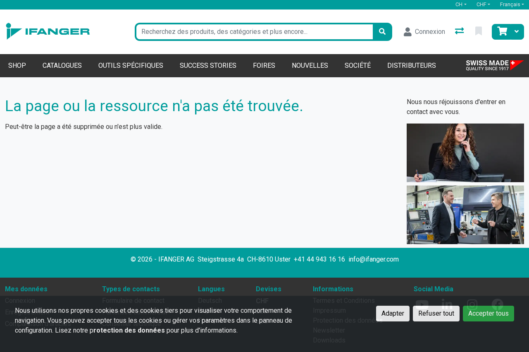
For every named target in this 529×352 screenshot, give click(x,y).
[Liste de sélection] (479, 32)
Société (358, 65)
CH (458, 4)
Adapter (392, 313)
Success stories (208, 65)
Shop (17, 65)
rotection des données (129, 330)
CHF (481, 4)
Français (510, 4)
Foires (264, 65)
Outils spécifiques (130, 65)
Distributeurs (411, 65)
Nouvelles (310, 65)
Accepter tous (488, 313)
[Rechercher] (382, 32)
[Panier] (501, 32)
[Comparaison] (460, 32)
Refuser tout (436, 313)
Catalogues (62, 65)
